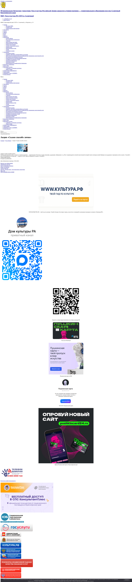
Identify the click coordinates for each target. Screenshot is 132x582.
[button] (66, 76)
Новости (5, 36)
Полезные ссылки (10, 50)
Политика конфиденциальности (8, 480)
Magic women (9, 69)
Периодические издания (11, 43)
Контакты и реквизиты (8, 64)
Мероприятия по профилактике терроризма (16, 63)
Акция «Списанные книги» (12, 45)
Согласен (127, 579)
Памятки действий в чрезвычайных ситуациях (17, 54)
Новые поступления (11, 44)
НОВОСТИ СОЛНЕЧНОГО (10, 70)
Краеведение (9, 47)
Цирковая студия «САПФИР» (10, 73)
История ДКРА (9, 26)
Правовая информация (11, 60)
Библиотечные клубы (11, 48)
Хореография (6, 72)
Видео (4, 33)
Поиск (2, 132)
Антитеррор (6, 52)
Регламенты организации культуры (14, 57)
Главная (5, 24)
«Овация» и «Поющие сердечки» (14, 68)
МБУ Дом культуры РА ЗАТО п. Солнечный (17, 16)
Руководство (9, 27)
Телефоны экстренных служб (13, 59)
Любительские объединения (12, 28)
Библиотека (6, 37)
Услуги (5, 31)
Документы (6, 29)
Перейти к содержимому (6, 1)
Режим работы (9, 38)
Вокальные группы (7, 67)
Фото (4, 34)
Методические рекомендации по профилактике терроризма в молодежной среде (25, 55)
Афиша (5, 32)
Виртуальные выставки (11, 42)
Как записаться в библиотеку (13, 39)
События (8, 41)
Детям (7, 49)
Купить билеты (6, 74)
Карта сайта (6, 65)
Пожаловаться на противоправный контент (16, 58)
